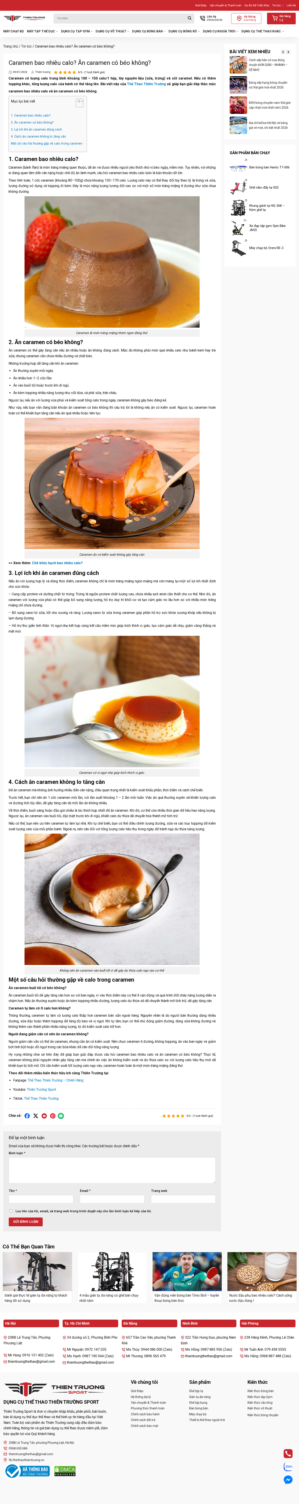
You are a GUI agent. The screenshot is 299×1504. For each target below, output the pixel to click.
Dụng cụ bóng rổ (183, 31)
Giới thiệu (201, 5)
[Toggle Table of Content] (77, 103)
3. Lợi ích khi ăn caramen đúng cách (36, 129)
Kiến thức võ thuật (260, 1408)
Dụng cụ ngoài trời (219, 31)
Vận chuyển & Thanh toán (225, 5)
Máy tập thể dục (41, 31)
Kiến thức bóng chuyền (263, 1415)
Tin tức (276, 5)
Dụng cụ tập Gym (75, 31)
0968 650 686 (18, 1448)
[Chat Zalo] (284, 1467)
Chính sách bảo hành (145, 1414)
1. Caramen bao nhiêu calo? (31, 115)
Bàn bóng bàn (198, 1408)
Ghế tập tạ (196, 1391)
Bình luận (17, 1153)
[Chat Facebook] (284, 1480)
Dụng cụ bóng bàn (147, 31)
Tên (13, 1191)
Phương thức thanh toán (148, 1408)
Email (85, 1191)
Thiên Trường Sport (41, 1089)
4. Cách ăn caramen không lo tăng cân (38, 136)
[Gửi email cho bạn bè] (44, 1115)
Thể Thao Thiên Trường (146, 84)
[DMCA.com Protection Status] (65, 1471)
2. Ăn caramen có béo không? (32, 122)
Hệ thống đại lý (141, 1397)
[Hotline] (284, 1453)
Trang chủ (10, 46)
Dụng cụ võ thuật (111, 31)
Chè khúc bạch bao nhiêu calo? (57, 563)
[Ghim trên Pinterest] (52, 1115)
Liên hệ (291, 5)
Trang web (159, 1191)
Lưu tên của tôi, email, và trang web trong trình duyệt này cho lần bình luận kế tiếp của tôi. (84, 1211)
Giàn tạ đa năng (200, 1397)
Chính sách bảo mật (144, 1426)
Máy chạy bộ (13, 31)
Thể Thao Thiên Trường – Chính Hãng (55, 1080)
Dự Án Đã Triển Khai (256, 5)
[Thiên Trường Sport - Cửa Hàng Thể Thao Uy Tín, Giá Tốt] (25, 18)
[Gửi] (189, 18)
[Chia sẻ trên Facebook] (27, 1115)
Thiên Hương (43, 72)
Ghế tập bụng (198, 1402)
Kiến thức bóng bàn (261, 1391)
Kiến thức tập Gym (260, 1397)
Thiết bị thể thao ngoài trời (207, 1420)
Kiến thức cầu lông (260, 1402)
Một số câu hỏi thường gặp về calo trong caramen (46, 143)
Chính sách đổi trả (143, 1420)
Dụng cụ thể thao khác (261, 31)
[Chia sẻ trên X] (35, 1115)
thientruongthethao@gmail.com (31, 1454)
